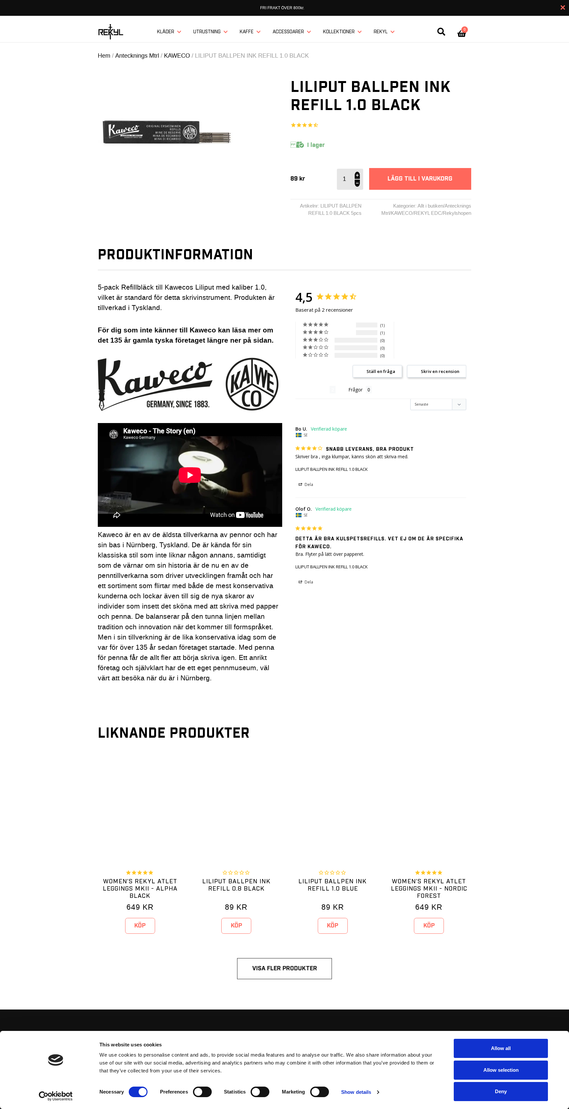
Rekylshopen (457, 213)
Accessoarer (288, 32)
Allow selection (501, 1070)
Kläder (165, 32)
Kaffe (247, 32)
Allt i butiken (430, 206)
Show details (356, 1092)
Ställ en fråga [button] (380, 371)
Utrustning (207, 32)
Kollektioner (339, 32)
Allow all (501, 1048)
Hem (104, 56)
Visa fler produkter (284, 968)
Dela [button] (308, 484)
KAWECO (177, 56)
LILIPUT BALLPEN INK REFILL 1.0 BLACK (331, 469)
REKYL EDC (428, 213)
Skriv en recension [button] (440, 371)
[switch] (202, 1092)
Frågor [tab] (355, 389)
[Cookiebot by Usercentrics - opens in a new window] (56, 1096)
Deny (501, 1091)
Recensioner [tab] (312, 389)
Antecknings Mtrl (137, 56)
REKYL (381, 32)
